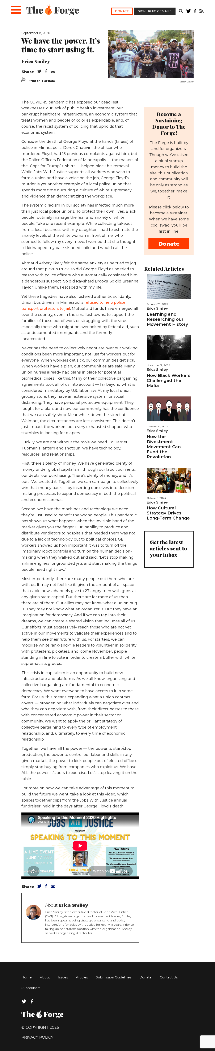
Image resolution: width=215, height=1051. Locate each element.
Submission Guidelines (113, 977)
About (45, 977)
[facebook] (195, 12)
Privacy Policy (37, 1037)
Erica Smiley (35, 61)
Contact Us (169, 977)
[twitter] (188, 12)
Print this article (41, 80)
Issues (63, 977)
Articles (82, 977)
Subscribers (30, 988)
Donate (122, 11)
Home (26, 977)
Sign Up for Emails (155, 11)
